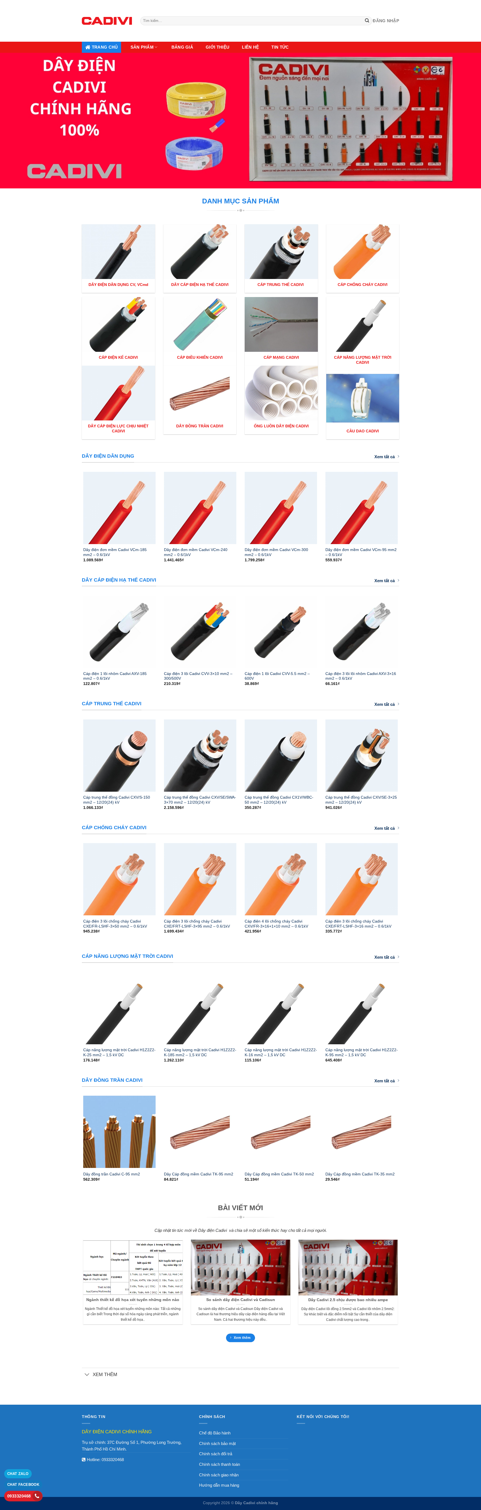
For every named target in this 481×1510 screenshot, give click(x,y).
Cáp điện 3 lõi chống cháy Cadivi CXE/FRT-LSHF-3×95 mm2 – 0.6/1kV (197, 923)
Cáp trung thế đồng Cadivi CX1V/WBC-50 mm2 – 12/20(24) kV (279, 799)
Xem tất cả (384, 456)
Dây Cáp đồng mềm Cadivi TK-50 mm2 (279, 1174)
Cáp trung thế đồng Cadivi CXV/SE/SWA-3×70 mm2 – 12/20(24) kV (200, 799)
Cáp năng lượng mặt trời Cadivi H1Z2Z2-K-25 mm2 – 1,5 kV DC (119, 1052)
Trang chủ (105, 47)
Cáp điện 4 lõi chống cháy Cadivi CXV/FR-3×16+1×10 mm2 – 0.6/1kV (276, 923)
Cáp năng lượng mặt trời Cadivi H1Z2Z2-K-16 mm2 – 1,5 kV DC (281, 1052)
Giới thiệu (217, 47)
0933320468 (113, 1459)
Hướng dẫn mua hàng (219, 1485)
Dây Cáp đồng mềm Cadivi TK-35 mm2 (360, 1174)
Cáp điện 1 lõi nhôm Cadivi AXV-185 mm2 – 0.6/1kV (115, 676)
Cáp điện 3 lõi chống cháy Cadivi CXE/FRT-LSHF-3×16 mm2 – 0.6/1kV (358, 923)
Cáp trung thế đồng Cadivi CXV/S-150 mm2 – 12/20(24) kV (116, 799)
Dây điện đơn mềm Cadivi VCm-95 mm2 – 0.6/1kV (361, 552)
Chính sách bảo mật (217, 1443)
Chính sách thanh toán (219, 1464)
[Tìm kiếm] (367, 20)
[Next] (405, 505)
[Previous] (76, 505)
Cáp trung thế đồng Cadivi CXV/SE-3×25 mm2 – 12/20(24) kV (361, 799)
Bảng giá (182, 47)
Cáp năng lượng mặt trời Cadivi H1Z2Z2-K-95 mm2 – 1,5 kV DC (361, 1052)
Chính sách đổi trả (215, 1453)
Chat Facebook (23, 1484)
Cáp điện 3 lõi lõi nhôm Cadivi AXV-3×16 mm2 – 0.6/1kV (360, 676)
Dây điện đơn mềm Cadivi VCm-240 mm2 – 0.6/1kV (195, 552)
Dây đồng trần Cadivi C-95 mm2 (111, 1174)
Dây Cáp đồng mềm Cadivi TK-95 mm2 (198, 1174)
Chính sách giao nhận (219, 1474)
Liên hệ (250, 47)
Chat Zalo (18, 1474)
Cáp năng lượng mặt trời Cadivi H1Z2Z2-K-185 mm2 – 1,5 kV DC (200, 1052)
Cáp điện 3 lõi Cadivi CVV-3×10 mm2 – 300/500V (198, 676)
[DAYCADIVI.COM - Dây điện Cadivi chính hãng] (107, 21)
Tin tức (280, 47)
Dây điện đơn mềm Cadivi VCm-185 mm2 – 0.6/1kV (115, 552)
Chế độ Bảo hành (214, 1433)
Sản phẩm (142, 47)
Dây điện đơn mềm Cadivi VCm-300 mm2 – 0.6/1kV (276, 552)
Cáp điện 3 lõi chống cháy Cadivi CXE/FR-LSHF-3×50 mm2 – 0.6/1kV (115, 923)
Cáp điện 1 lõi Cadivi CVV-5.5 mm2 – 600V (277, 676)
